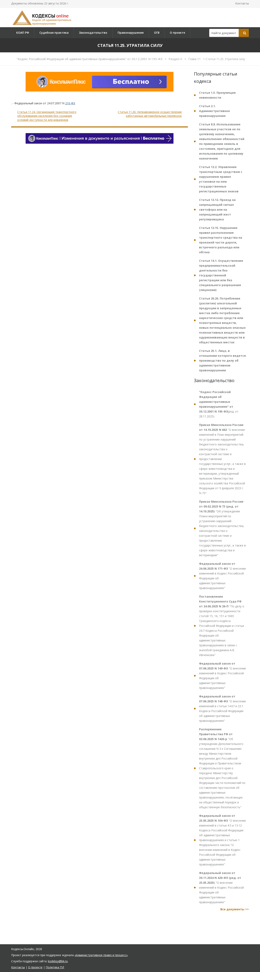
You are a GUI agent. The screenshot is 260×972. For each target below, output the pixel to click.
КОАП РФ (22, 32)
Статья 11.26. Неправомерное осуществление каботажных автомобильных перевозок (150, 114)
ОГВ (156, 32)
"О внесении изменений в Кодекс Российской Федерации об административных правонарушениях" (222, 576)
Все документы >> (234, 909)
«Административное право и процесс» (101, 955)
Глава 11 (195, 59)
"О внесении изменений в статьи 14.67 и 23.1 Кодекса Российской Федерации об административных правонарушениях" (222, 708)
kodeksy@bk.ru (58, 961)
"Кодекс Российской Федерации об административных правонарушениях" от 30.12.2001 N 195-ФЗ (89, 59)
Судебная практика (54, 32)
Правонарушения (131, 32)
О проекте (177, 32)
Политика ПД (55, 967)
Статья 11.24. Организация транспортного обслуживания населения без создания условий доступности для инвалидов (46, 116)
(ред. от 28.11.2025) (218, 404)
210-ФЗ (70, 103)
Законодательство (93, 32)
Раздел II (176, 59)
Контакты (242, 3)
